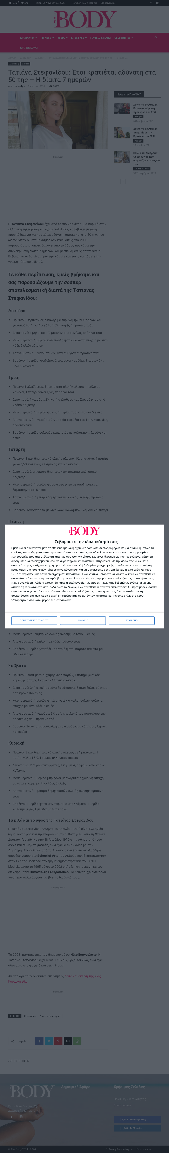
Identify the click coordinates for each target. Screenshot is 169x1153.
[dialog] (84, 576)
